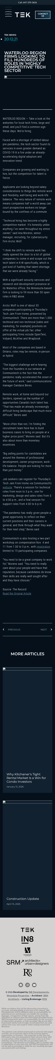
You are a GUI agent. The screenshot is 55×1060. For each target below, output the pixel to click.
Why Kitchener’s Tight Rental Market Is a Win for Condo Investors (26, 777)
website (7, 487)
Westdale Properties (18, 995)
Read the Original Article (17, 593)
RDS (44, 999)
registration (43, 546)
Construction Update (23, 899)
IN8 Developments (39, 992)
